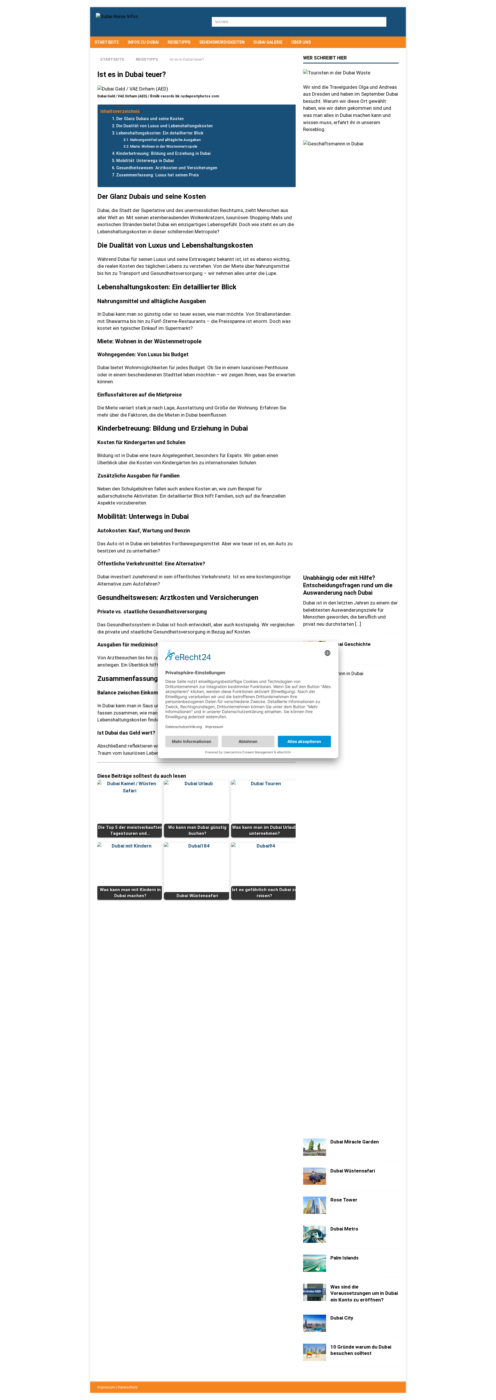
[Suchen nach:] (299, 22)
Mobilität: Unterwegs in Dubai (145, 160)
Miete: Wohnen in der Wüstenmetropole (163, 146)
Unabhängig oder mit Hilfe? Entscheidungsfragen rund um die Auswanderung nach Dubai (347, 585)
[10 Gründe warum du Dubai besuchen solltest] (314, 1352)
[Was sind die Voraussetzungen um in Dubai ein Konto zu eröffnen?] (314, 1292)
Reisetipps (179, 42)
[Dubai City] (314, 1323)
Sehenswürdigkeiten (222, 42)
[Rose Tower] (314, 1205)
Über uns (301, 42)
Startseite (106, 42)
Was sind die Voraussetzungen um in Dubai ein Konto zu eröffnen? (364, 1293)
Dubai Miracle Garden (354, 1142)
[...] (358, 624)
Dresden (321, 94)
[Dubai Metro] (314, 1234)
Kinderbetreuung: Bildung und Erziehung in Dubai (163, 153)
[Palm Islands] (314, 1263)
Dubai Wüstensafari (352, 1171)
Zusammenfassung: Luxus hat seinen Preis (157, 175)
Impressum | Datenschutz (117, 1387)
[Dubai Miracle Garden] (314, 1147)
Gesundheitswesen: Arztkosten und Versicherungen (166, 167)
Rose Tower (343, 1200)
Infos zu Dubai (143, 42)
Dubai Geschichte (350, 644)
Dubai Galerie (267, 42)
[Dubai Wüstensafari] (314, 1176)
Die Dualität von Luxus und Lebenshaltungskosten (164, 126)
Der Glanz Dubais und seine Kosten (150, 118)
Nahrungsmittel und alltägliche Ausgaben (165, 140)
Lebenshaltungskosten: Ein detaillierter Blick (160, 133)
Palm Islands (344, 1258)
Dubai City (341, 1318)
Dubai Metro (344, 1229)
